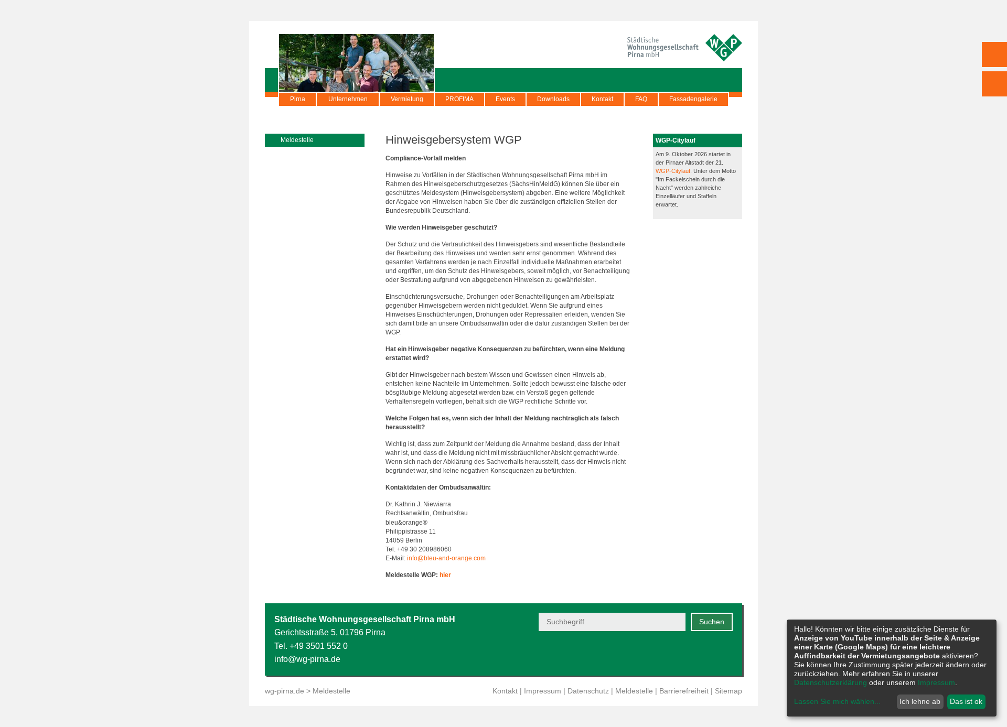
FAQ (641, 99)
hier (445, 575)
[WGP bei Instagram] (700, 653)
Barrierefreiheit (684, 691)
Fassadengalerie (693, 99)
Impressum (542, 691)
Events (505, 99)
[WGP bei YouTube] (649, 653)
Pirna (297, 99)
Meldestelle (634, 691)
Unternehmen (348, 99)
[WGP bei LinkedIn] (726, 653)
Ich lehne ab (919, 701)
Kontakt (602, 99)
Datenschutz (588, 691)
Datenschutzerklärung (830, 682)
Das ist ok (966, 701)
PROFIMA (459, 99)
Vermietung (407, 99)
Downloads (553, 99)
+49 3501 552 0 (319, 646)
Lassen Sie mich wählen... (837, 701)
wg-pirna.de (284, 691)
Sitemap (728, 691)
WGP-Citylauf (673, 171)
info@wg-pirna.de (307, 659)
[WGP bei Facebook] (674, 653)
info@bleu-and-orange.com (446, 558)
